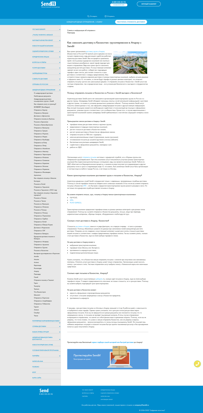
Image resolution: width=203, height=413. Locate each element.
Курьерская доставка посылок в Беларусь (44, 237)
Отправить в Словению (41, 160)
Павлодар (37, 274)
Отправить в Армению (41, 245)
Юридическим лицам (40, 57)
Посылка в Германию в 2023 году (45, 190)
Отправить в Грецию (41, 131)
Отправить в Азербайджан (43, 301)
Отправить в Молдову (41, 242)
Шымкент (37, 295)
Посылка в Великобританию (43, 125)
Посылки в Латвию (40, 198)
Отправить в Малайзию (42, 148)
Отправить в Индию (40, 137)
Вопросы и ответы (39, 62)
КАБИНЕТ (148, 4)
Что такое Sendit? (38, 29)
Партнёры (35, 356)
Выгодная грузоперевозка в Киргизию (47, 253)
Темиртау (37, 286)
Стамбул (37, 313)
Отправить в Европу (40, 110)
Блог (34, 372)
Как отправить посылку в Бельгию (45, 178)
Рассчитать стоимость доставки (131, 22)
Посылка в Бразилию (41, 122)
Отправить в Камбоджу (41, 140)
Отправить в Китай (40, 222)
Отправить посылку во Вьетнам (44, 119)
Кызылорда (38, 268)
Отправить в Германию (41, 187)
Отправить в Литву (40, 146)
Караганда (37, 265)
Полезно (35, 367)
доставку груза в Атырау (95, 51)
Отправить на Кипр (40, 143)
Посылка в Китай (39, 184)
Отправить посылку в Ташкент (44, 280)
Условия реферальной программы (45, 350)
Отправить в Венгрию (41, 113)
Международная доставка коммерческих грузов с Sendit (44, 100)
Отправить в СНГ (39, 231)
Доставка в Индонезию (42, 228)
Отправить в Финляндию (42, 172)
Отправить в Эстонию (41, 166)
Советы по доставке (40, 79)
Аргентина (37, 175)
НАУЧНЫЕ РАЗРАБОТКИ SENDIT (42, 40)
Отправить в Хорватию (41, 163)
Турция (36, 307)
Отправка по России (40, 84)
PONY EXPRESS (75, 203)
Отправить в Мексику (41, 151)
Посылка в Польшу (40, 210)
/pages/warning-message (42, 35)
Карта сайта (36, 378)
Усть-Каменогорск (40, 292)
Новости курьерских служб (42, 345)
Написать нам (37, 361)
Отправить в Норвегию (41, 169)
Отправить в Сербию (41, 219)
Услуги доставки (38, 68)
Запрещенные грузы (39, 73)
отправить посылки (89, 157)
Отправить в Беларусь (41, 234)
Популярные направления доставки (45, 321)
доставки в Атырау (83, 226)
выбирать (99, 279)
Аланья (36, 310)
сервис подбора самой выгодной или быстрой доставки (113, 342)
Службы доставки (39, 326)
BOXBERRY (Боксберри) (42, 107)
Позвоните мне (118, 5)
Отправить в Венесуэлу (41, 128)
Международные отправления (80, 22)
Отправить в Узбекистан (42, 304)
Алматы (36, 259)
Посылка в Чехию (40, 201)
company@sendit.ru (142, 405)
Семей (36, 277)
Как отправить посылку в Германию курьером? (46, 194)
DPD (84, 186)
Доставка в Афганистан (42, 116)
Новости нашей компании (42, 46)
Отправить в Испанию (41, 157)
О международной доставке (43, 93)
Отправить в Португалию (42, 216)
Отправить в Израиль (41, 134)
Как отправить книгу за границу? (45, 104)
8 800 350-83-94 (119, 2)
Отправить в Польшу (41, 213)
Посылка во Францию (41, 204)
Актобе (36, 256)
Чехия (36, 316)
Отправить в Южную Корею (43, 225)
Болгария (37, 181)
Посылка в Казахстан (41, 250)
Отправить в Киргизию (41, 298)
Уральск (36, 289)
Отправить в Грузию (40, 247)
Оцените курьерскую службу (43, 51)
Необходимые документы (42, 96)
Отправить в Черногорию (42, 154)
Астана (36, 262)
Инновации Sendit (107, 399)
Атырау (36, 271)
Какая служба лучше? (40, 332)
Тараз (36, 283)
